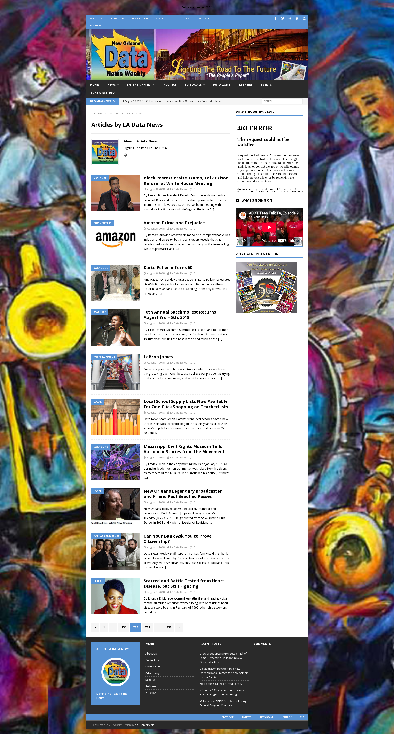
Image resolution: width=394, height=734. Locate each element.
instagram (266, 717)
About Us (96, 18)
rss (302, 717)
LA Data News (178, 189)
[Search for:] (282, 101)
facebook (228, 717)
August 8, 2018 (156, 189)
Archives (203, 18)
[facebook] (275, 18)
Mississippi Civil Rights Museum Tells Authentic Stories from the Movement (184, 448)
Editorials (193, 84)
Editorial (184, 18)
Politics (170, 84)
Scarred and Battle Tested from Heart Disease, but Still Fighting (184, 583)
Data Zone (221, 84)
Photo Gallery (102, 93)
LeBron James (158, 357)
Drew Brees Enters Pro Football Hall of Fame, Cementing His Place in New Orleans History (223, 658)
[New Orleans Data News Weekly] (197, 78)
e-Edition (95, 25)
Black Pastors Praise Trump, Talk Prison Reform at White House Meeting (186, 180)
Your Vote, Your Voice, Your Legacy (221, 684)
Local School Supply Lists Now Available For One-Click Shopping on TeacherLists (186, 404)
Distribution (140, 18)
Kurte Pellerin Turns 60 (168, 267)
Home (94, 84)
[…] (212, 209)
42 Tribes (245, 84)
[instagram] (289, 18)
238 (168, 627)
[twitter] (282, 18)
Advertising (163, 18)
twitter (246, 717)
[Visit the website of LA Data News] (125, 155)
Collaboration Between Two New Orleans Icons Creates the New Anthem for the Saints (224, 673)
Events (266, 84)
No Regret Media (144, 725)
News (111, 84)
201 (147, 627)
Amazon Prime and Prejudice (174, 222)
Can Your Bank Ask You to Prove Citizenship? (178, 538)
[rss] (304, 18)
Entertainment (139, 84)
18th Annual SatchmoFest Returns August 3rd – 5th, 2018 (180, 314)
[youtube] (297, 18)
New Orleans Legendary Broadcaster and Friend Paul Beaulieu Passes (183, 493)
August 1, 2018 (156, 323)
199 (123, 627)
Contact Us (117, 18)
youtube (286, 717)
